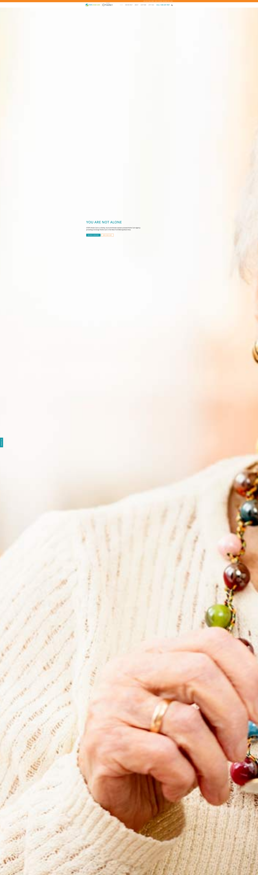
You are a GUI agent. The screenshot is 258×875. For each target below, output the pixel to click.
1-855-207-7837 (165, 5)
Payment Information (163, 1)
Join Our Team (147, 1)
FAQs (171, 1)
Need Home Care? (107, 235)
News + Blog (154, 1)
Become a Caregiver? (93, 235)
